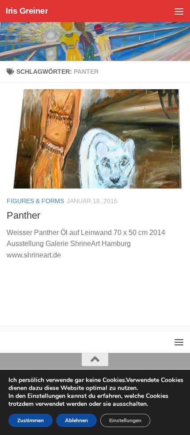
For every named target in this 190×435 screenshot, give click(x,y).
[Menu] (179, 11)
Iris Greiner (27, 10)
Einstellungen (125, 420)
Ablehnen (76, 420)
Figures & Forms (35, 200)
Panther (23, 215)
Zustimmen (30, 420)
